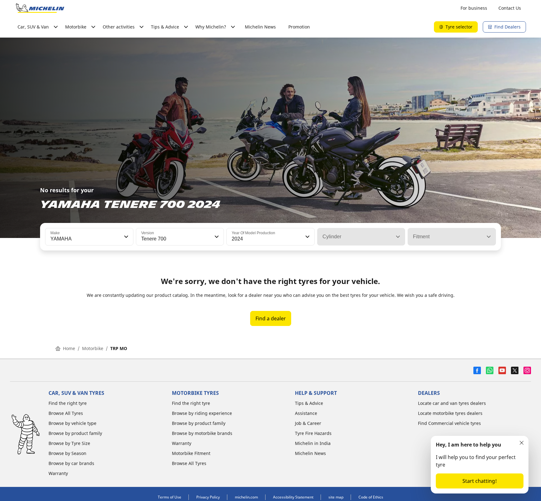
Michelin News (260, 27)
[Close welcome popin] (521, 442)
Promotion (299, 27)
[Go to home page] (40, 8)
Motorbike (92, 348)
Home (69, 348)
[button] (125, 237)
